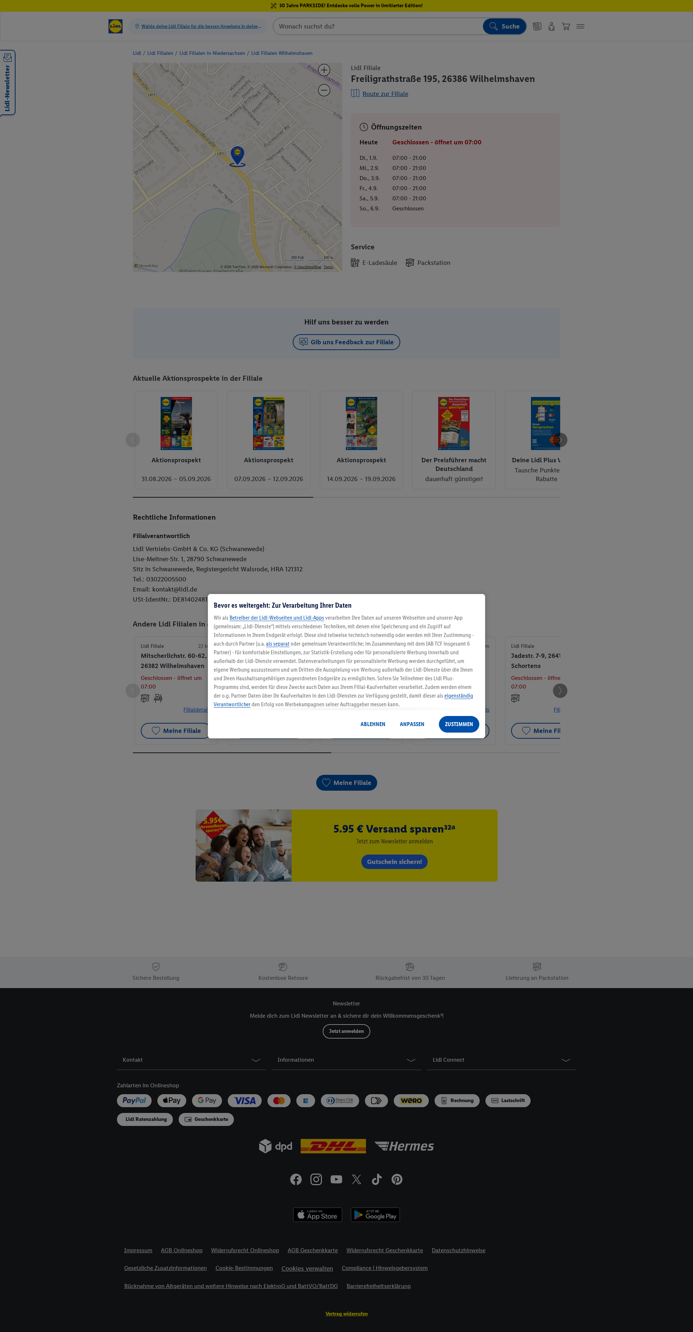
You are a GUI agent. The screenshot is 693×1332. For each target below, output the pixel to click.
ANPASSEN (412, 724)
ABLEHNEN (373, 724)
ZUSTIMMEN (459, 724)
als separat (277, 643)
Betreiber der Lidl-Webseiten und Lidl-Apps (277, 617)
